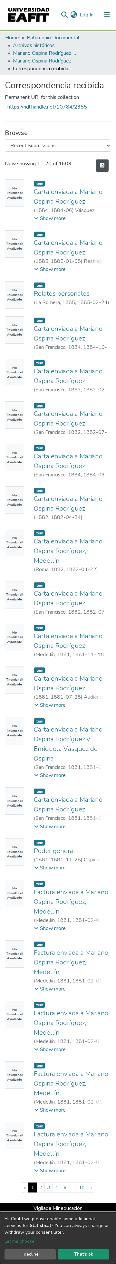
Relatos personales (62, 293)
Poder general (54, 851)
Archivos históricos (34, 45)
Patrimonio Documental (53, 37)
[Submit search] (64, 15)
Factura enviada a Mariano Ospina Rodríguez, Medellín (71, 902)
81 (82, 1187)
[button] (74, 15)
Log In (87, 14)
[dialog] (58, 1238)
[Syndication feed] (102, 165)
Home (12, 37)
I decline (30, 1254)
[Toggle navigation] (107, 14)
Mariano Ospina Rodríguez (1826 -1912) (45, 53)
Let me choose (19, 1241)
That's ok (83, 1254)
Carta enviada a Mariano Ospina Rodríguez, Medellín (68, 551)
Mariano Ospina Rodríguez (42, 60)
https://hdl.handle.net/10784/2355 (47, 106)
